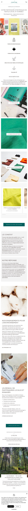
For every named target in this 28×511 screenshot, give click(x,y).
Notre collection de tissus (14, 167)
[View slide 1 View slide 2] (14, 26)
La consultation (14, 102)
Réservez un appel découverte (14, 224)
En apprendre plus (6, 347)
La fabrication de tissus (14, 134)
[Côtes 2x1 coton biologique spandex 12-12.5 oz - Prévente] (12, 197)
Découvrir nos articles (14, 444)
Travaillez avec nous (14, 425)
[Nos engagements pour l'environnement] (14, 301)
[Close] (26, 493)
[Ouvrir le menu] (3, 2)
